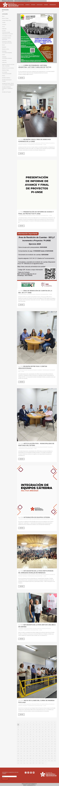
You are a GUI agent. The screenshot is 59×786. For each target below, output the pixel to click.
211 (27, 760)
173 (30, 753)
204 (46, 758)
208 (18, 760)
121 (30, 743)
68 (27, 734)
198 (27, 758)
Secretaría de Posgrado (31, 68)
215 (39, 760)
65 (18, 734)
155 (55, 748)
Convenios (4, 24)
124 (39, 743)
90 (54, 736)
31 (33, 727)
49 (48, 729)
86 (42, 736)
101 (48, 739)
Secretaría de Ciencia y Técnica (8, 83)
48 (45, 729)
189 (39, 755)
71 (36, 734)
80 (24, 736)
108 (30, 741)
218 (49, 760)
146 (27, 748)
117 (18, 743)
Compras (4, 81)
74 (45, 734)
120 (27, 743)
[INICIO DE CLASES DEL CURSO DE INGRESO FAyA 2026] (37, 671)
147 (30, 748)
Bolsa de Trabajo (5, 18)
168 (55, 751)
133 (27, 746)
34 (42, 727)
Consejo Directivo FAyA (6, 20)
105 (21, 741)
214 (36, 760)
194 (55, 755)
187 (33, 755)
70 (33, 734)
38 (54, 727)
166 (49, 751)
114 (48, 741)
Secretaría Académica (6, 77)
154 (52, 748)
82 (30, 736)
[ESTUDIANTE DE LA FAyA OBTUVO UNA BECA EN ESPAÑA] (37, 608)
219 (52, 760)
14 (21, 724)
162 (36, 751)
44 (33, 729)
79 (21, 736)
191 (45, 755)
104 (18, 741)
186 (30, 755)
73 (42, 734)
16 (27, 724)
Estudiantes (4, 51)
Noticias (3, 75)
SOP (3, 89)
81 (27, 736)
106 (24, 741)
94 (27, 739)
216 (42, 760)
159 (27, 751)
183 (21, 755)
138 (42, 746)
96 (33, 739)
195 (18, 758)
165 (45, 751)
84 (36, 736)
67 (24, 734)
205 (49, 758)
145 (24, 748)
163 (39, 751)
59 (39, 731)
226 (33, 763)
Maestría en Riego (5, 70)
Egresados (4, 47)
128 (52, 743)
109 (33, 741)
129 (55, 743)
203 (43, 758)
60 (42, 731)
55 (27, 731)
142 (55, 746)
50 (51, 729)
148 (33, 748)
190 (43, 755)
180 (52, 753)
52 (18, 731)
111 (39, 741)
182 (18, 755)
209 (21, 760)
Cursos (3, 26)
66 (21, 734)
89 (51, 736)
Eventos (3, 54)
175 (36, 753)
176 (39, 753)
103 (55, 739)
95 (30, 739)
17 (30, 724)
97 (36, 739)
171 (24, 753)
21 (42, 724)
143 (18, 748)
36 (48, 727)
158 (24, 751)
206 (52, 758)
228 (39, 763)
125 (42, 743)
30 (30, 727)
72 (39, 734)
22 (45, 724)
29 (27, 727)
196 (21, 758)
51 (54, 729)
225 (30, 763)
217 (45, 760)
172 (27, 753)
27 (21, 727)
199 (30, 758)
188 (36, 755)
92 (21, 739)
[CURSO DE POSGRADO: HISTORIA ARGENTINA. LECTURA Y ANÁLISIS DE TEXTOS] (37, 38)
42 (27, 729)
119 (24, 743)
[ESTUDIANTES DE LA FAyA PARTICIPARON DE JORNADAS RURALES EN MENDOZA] (37, 551)
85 (39, 736)
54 (24, 731)
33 (39, 727)
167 (52, 751)
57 (33, 731)
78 (18, 736)
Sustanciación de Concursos (7, 33)
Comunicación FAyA (41, 68)
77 (54, 734)
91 (18, 739)
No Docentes (4, 72)
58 (36, 731)
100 (46, 739)
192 (49, 755)
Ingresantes (4, 60)
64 (54, 731)
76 (51, 734)
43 (30, 729)
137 (39, 746)
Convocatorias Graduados (7, 58)
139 (45, 746)
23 (48, 724)
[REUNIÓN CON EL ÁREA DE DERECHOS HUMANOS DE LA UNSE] (37, 110)
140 (49, 746)
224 (27, 763)
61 (45, 731)
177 (42, 753)
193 (52, 755)
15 (24, 724)
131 (21, 746)
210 (24, 760)
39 (18, 729)
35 (45, 727)
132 (24, 746)
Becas (3, 16)
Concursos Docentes (6, 32)
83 (33, 736)
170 (21, 753)
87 (45, 736)
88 (48, 736)
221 (18, 763)
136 (36, 746)
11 (51, 722)
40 (21, 729)
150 (39, 748)
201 (36, 758)
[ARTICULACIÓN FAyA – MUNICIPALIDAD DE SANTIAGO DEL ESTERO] (37, 414)
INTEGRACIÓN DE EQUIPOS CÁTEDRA (37, 517)
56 (30, 731)
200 (33, 758)
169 (18, 753)
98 (39, 739)
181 (55, 753)
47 (42, 729)
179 (49, 753)
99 (42, 739)
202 (39, 758)
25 (54, 724)
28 (24, 727)
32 (36, 727)
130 (18, 746)
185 (27, 755)
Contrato (3, 22)
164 (43, 751)
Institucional (4, 62)
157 (21, 751)
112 (42, 741)
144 (21, 748)
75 (48, 734)
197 (24, 758)
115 (52, 741)
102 (52, 739)
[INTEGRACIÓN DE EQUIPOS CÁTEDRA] (37, 490)
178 (45, 753)
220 (55, 760)
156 (18, 751)
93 (24, 739)
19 (36, 724)
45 (36, 729)
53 (21, 731)
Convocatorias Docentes (6, 35)
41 (24, 729)
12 (54, 722)
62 (48, 731)
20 (39, 724)
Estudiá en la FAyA (5, 49)
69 (30, 734)
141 (52, 746)
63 (51, 731)
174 (33, 753)
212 (30, 760)
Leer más (21, 77)
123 (36, 743)
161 (33, 751)
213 (33, 760)
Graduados (4, 56)
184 (24, 755)
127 (48, 743)
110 (36, 741)
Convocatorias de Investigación (8, 84)
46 (39, 729)
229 (42, 763)
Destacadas (4, 28)
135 (33, 746)
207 (55, 758)
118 (21, 743)
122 (33, 743)
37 (51, 727)
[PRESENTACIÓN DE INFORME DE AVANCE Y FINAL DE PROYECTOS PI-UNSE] (37, 185)
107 (27, 741)
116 (55, 741)
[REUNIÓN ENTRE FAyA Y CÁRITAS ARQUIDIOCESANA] (37, 337)
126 (45, 743)
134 (30, 746)
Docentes (4, 30)
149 (36, 748)
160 (30, 751)
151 (42, 748)
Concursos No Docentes (6, 73)
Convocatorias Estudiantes (7, 52)
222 (21, 763)
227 (36, 763)
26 (18, 727)
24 (51, 724)
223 (24, 763)
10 (48, 722)
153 (49, 748)
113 (45, 741)
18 (33, 724)
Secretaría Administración (7, 79)
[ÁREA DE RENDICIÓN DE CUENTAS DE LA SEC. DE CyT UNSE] (37, 260)
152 (45, 748)
